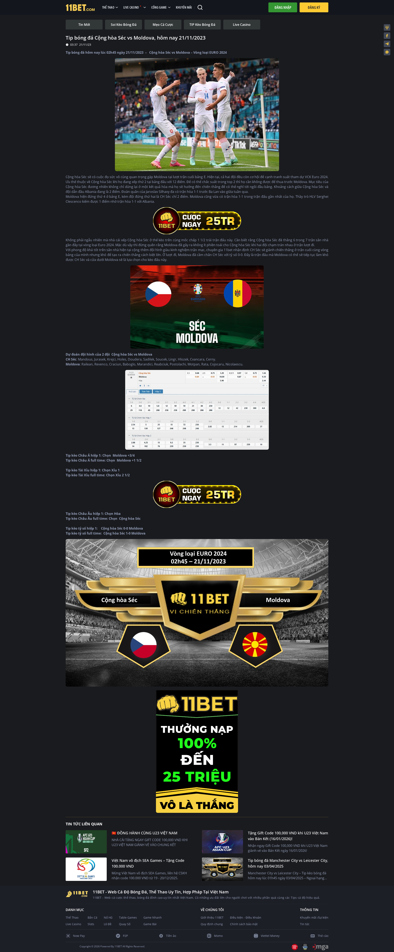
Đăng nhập (283, 7)
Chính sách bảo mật (244, 924)
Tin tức (304, 924)
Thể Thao (72, 917)
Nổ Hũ (108, 917)
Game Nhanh (152, 917)
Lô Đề (107, 924)
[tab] (84, 25)
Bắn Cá (92, 917)
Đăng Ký (314, 7)
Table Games (128, 917)
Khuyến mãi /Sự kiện (314, 917)
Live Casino (73, 924)
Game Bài (150, 924)
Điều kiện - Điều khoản (245, 917)
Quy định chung (212, 924)
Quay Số (124, 924)
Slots (91, 924)
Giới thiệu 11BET (212, 917)
